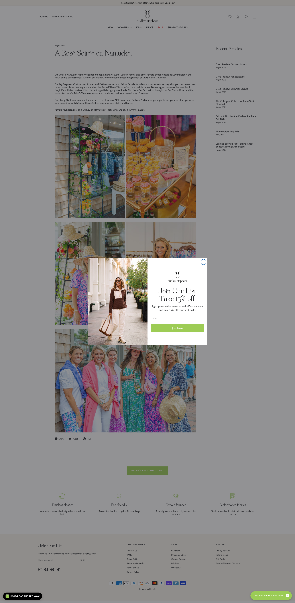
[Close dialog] (203, 262)
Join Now (177, 328)
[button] (22, 596)
